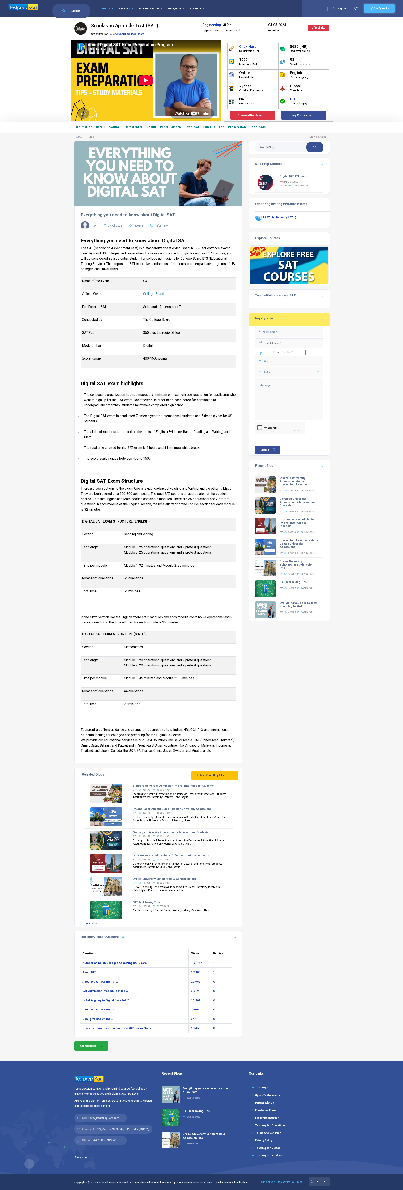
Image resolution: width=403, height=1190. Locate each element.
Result (151, 127)
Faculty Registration (266, 1118)
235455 (195, 1028)
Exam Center (133, 127)
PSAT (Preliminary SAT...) (279, 217)
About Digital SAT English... (100, 981)
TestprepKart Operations (269, 1125)
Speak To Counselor (267, 1095)
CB (292, 99)
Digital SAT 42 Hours (293, 176)
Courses (125, 8)
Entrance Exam (149, 8)
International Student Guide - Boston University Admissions (172, 809)
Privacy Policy (263, 1140)
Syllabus (209, 127)
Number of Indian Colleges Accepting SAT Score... (115, 963)
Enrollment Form (265, 1110)
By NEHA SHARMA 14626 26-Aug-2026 (294, 184)
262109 (195, 972)
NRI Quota (175, 8)
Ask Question (381, 8)
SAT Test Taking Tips (146, 902)
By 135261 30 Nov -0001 (151, 883)
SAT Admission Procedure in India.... (106, 990)
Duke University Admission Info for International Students (171, 855)
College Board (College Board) (127, 33)
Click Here (247, 46)
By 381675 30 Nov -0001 (151, 790)
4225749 (196, 963)
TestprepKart (262, 1087)
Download (192, 127)
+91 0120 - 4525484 (104, 1140)
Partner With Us (264, 1102)
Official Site (318, 27)
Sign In (342, 8)
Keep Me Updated (300, 115)
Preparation (237, 127)
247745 (195, 1019)
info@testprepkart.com (104, 1118)
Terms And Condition (267, 1133)
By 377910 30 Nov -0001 (151, 813)
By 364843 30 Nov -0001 (151, 836)
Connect (196, 8)
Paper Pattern (170, 127)
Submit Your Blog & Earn (211, 775)
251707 (195, 1000)
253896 (195, 990)
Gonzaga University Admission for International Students (170, 832)
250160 (195, 1009)
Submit (264, 449)
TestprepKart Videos (267, 1148)
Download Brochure (250, 115)
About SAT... (90, 972)
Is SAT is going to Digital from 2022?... (107, 1000)
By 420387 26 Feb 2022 (296, 612)
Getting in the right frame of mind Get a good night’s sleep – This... (172, 910)
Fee (221, 127)
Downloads (258, 127)
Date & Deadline (108, 127)
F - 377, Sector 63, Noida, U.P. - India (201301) (121, 1129)
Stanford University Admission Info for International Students (173, 785)
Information (83, 127)
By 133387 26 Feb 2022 (151, 906)
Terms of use (267, 1182)
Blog (299, 1182)
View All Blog (93, 923)
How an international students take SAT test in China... (118, 1028)
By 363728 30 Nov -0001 (151, 860)
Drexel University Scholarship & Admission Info (164, 878)
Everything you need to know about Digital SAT (128, 214)
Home (106, 8)
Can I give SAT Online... (97, 1019)
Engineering (212, 25)
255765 (195, 981)
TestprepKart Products (268, 1155)
